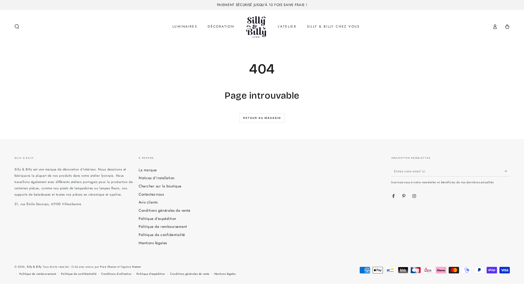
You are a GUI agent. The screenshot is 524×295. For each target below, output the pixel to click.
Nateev (136, 267)
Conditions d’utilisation (116, 274)
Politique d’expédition (150, 274)
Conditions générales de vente (164, 210)
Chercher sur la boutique (160, 186)
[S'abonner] (507, 171)
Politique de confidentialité (162, 234)
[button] (17, 27)
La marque (148, 170)
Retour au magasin (262, 118)
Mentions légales (153, 243)
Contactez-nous (151, 194)
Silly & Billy (34, 267)
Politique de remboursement (163, 226)
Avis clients (148, 202)
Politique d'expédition (157, 218)
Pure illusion (108, 267)
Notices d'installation (156, 178)
